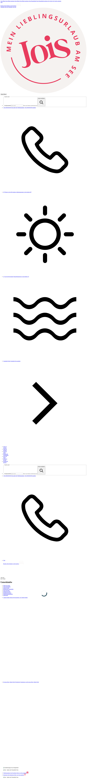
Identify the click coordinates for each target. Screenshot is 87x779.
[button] (4, 94)
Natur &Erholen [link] (5, 450)
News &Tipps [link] (5, 457)
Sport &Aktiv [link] (5, 452)
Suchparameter (7, 105)
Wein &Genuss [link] (5, 447)
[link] (8, 1)
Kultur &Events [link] (5, 459)
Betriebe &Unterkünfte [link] (5, 454)
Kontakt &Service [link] (5, 462)
